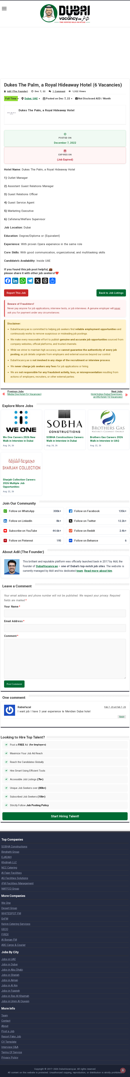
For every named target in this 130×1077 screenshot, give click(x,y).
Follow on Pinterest (35, 540)
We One (6, 903)
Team (4, 1015)
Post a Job (7, 1031)
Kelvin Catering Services (15, 924)
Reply (121, 717)
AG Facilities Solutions (14, 878)
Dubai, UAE (31, 98)
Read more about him (98, 570)
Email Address (14, 621)
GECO (4, 929)
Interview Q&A (9, 1047)
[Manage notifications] (123, 1070)
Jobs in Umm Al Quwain (15, 1001)
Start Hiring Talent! (65, 816)
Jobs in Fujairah (10, 990)
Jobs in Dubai (9, 964)
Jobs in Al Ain (9, 985)
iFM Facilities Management (17, 883)
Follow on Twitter (100, 521)
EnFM (4, 918)
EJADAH (6, 857)
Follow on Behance (100, 540)
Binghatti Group (10, 851)
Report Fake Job (11, 1036)
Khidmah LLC (9, 862)
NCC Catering (9, 867)
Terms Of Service (11, 1052)
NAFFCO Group (10, 888)
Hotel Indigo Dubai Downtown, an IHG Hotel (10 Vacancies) (107, 394)
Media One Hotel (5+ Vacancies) (24, 393)
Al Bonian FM (9, 939)
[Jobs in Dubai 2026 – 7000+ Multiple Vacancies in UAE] (65, 13)
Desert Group (9, 908)
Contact (5, 1020)
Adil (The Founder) (17, 91)
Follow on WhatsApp (35, 511)
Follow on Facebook (100, 511)
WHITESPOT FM (11, 913)
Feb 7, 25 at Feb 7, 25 (115, 707)
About (4, 1026)
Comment (11, 636)
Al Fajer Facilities (11, 872)
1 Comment (58, 91)
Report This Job (16, 292)
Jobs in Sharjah (10, 975)
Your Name (12, 606)
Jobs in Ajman (9, 980)
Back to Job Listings (111, 292)
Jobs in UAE (8, 959)
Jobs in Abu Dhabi (12, 969)
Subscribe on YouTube (35, 530)
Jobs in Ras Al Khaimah (15, 996)
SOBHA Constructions (14, 846)
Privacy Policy (9, 1057)
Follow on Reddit (100, 530)
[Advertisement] (65, 55)
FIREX (5, 934)
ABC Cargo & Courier (13, 945)
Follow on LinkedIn (35, 521)
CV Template (8, 1041)
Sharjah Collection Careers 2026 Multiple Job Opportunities (19, 483)
